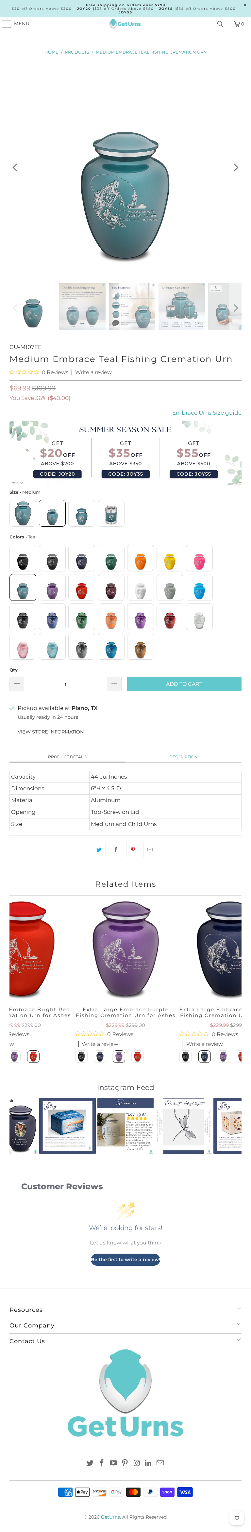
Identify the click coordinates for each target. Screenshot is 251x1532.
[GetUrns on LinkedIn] (149, 1464)
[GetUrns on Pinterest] (125, 1464)
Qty (13, 669)
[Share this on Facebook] (116, 849)
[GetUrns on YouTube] (113, 1464)
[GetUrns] (125, 23)
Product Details (67, 756)
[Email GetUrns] (160, 1464)
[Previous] (15, 167)
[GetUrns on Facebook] (102, 1464)
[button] (18, 1126)
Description (183, 756)
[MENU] (4, 23)
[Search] (220, 23)
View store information (51, 732)
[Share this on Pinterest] (133, 849)
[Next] (235, 167)
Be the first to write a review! (125, 1259)
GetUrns (110, 1517)
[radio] (22, 513)
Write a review (93, 372)
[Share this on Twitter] (99, 849)
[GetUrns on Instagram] (137, 1464)
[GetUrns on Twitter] (90, 1464)
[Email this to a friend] (150, 849)
